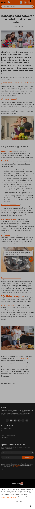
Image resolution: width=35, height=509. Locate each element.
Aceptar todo (18, 501)
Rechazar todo (13, 506)
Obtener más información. (8, 497)
